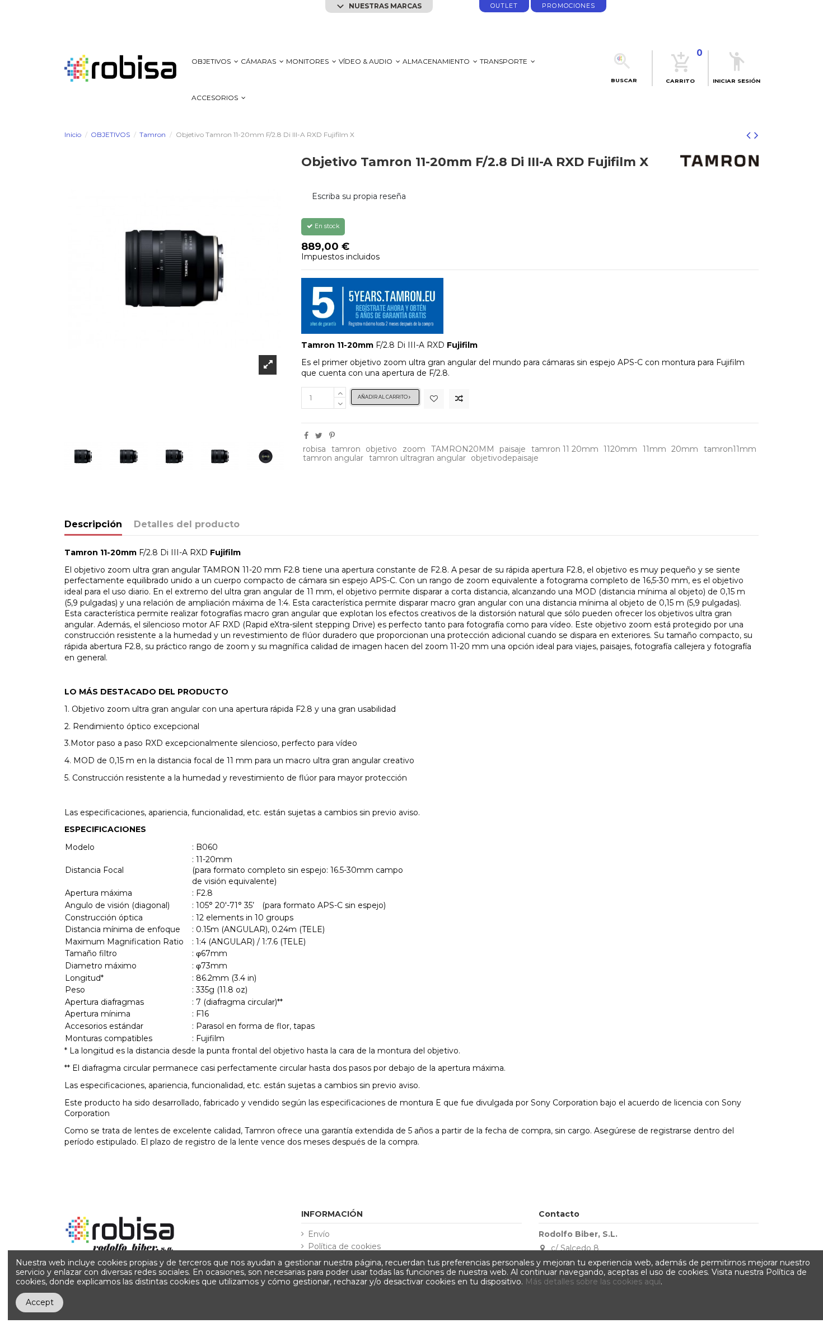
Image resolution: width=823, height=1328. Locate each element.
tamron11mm (730, 449)
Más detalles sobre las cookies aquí (593, 1282)
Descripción (93, 525)
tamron (346, 449)
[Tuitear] (318, 436)
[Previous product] (750, 135)
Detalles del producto (187, 525)
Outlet (504, 6)
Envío (319, 1234)
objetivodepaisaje (505, 458)
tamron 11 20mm (564, 449)
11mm (654, 449)
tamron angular (333, 458)
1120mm (620, 449)
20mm (684, 449)
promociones (568, 6)
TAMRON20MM (462, 449)
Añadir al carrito (383, 397)
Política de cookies (344, 1246)
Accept (40, 1302)
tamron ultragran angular (417, 458)
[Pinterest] (332, 436)
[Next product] (756, 135)
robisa (314, 449)
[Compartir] (306, 436)
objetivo (381, 449)
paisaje (512, 449)
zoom (414, 449)
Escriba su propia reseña (359, 196)
